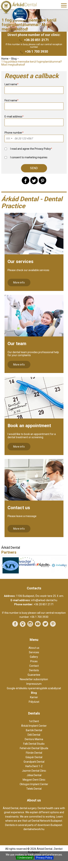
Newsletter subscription (34, 679)
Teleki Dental (34, 788)
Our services (20, 261)
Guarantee (34, 674)
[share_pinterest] (42, 180)
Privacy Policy (44, 857)
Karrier (34, 697)
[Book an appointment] (34, 398)
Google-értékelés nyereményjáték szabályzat (34, 688)
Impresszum (34, 683)
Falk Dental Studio (34, 743)
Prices (34, 661)
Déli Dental (34, 734)
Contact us (19, 507)
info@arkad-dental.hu (44, 600)
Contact (34, 665)
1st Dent (34, 721)
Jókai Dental (34, 775)
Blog (34, 692)
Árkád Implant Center (34, 725)
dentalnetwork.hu (33, 829)
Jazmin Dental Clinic (34, 770)
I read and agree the (31, 148)
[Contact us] (34, 480)
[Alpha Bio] (42, 572)
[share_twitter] (34, 180)
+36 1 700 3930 (36, 51)
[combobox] (9, 138)
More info (19, 282)
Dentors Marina (34, 739)
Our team (17, 343)
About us (34, 647)
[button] (34, 168)
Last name (12, 84)
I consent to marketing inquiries (28, 157)
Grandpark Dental (34, 761)
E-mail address (14, 116)
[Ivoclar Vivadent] (26, 564)
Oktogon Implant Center (34, 784)
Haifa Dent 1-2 (33, 766)
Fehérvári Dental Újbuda (34, 748)
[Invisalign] (58, 572)
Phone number (14, 132)
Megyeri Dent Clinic (34, 779)
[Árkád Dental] (23, 8)
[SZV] (9, 572)
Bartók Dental (34, 730)
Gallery (34, 656)
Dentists (34, 670)
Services (34, 652)
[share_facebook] (25, 180)
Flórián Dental (34, 752)
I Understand (24, 857)
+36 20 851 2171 (36, 40)
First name (12, 100)
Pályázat (34, 701)
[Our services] (34, 233)
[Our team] (34, 315)
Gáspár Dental (34, 757)
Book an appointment (29, 425)
